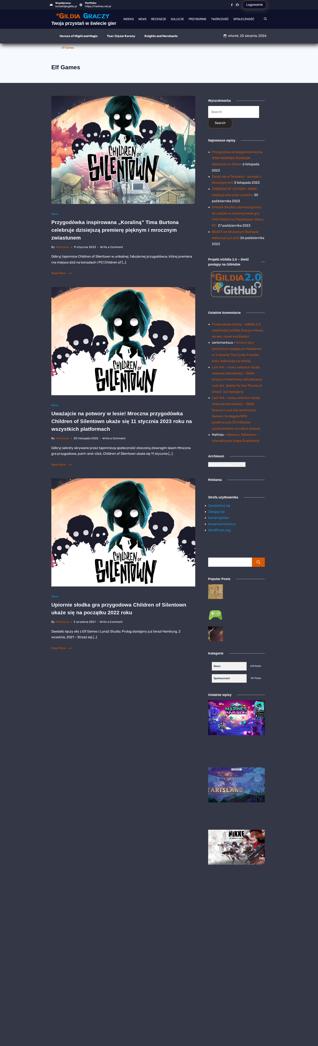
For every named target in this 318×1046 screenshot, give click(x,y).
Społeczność (243, 19)
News (142, 19)
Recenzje (158, 19)
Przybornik (197, 19)
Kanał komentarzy (222, 524)
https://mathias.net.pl (98, 6)
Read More (58, 273)
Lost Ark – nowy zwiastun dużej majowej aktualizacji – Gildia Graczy (236, 373)
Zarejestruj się (219, 506)
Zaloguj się (216, 512)
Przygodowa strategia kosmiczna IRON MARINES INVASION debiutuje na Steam (237, 158)
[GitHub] (237, 5)
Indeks (128, 19)
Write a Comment (111, 247)
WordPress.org (219, 530)
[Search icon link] (264, 19)
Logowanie (254, 5)
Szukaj (258, 562)
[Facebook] (231, 5)
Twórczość (220, 19)
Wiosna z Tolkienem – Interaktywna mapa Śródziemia (244, 591)
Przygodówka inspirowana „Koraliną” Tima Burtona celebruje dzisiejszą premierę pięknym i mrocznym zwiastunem (115, 230)
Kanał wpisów (218, 518)
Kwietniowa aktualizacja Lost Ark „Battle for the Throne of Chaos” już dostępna (237, 385)
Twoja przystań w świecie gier (83, 23)
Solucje (177, 19)
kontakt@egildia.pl (66, 6)
